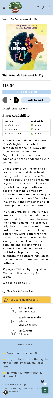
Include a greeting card (24, 299)
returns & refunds (33, 389)
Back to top (25, 344)
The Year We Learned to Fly (24, 19)
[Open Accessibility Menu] (5, 392)
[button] (26, 92)
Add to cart (35, 100)
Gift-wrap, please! (17, 108)
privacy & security (11, 389)
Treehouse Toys (18, 384)
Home (5, 19)
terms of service (11, 392)
